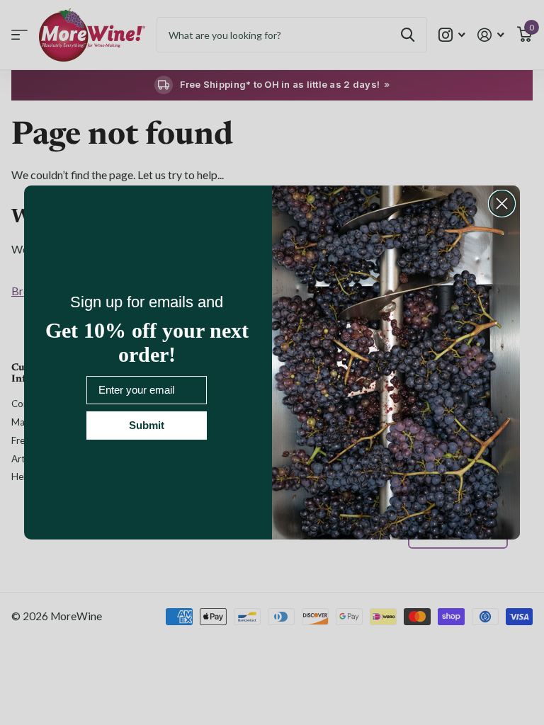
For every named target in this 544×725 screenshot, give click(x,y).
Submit (146, 425)
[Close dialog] (501, 203)
